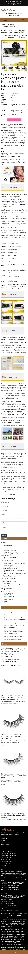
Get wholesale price (14, 120)
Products (9, 24)
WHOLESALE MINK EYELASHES (9, 920)
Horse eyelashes (8, 599)
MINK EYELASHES (10, 925)
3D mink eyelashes (9, 544)
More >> (3, 706)
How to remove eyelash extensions (13, 636)
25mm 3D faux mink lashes (11, 558)
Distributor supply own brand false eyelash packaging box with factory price (13, 776)
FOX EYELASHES (5, 601)
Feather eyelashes (9, 596)
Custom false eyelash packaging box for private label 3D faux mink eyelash (13, 815)
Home (3, 24)
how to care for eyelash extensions (13, 615)
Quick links (4, 917)
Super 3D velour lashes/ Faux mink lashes (15, 552)
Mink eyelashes (8, 545)
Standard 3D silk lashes (10, 26)
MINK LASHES (4, 542)
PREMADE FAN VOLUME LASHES (9, 568)
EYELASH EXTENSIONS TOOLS (8, 578)
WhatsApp (14, 952)
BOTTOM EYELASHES (6, 588)
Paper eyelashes (8, 593)
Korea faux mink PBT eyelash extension (14, 563)
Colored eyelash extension (11, 567)
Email (23, 952)
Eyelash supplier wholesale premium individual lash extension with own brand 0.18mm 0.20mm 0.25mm (15, 625)
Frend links (11, 917)
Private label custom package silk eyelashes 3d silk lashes (15, 36)
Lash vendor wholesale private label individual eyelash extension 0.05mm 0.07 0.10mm (15, 619)
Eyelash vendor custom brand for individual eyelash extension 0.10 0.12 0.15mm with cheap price (14, 631)
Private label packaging (10, 576)
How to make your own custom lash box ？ (15, 612)
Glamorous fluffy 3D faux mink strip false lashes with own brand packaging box (13, 736)
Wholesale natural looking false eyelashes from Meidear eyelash (13, 31)
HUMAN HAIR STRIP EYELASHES (9, 581)
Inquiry (5, 952)
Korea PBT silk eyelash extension (12, 562)
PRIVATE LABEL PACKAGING (8, 575)
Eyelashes (6, 549)
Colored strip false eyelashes (11, 554)
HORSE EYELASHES (6, 598)
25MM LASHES (5, 555)
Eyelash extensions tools (10, 580)
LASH (14, 24)
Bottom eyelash (8, 590)
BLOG (4, 608)
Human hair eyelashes (10, 583)
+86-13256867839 (14, 15)
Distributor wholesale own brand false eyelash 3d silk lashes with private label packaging (13, 697)
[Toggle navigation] (23, 20)
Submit (4, 535)
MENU (4, 20)
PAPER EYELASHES (5, 591)
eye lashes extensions (7, 153)
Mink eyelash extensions (10, 565)
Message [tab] (4, 494)
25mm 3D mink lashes (10, 557)
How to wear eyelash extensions (12, 639)
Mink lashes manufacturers (12, 923)
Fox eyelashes (7, 603)
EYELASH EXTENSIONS (7, 560)
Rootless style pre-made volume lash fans (15, 573)
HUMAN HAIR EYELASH (16, 921)
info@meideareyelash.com (15, 13)
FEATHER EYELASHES (6, 594)
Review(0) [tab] (12, 494)
